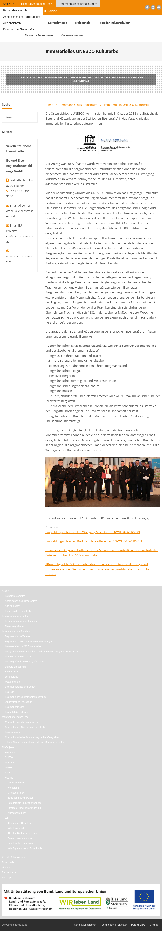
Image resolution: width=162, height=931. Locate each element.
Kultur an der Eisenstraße (18, 29)
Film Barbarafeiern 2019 (18, 656)
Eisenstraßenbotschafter (35, 3)
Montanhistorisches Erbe (15, 717)
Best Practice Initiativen (20, 843)
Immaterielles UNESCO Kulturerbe (23, 646)
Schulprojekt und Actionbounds (24, 803)
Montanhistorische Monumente (21, 722)
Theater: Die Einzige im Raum (23, 833)
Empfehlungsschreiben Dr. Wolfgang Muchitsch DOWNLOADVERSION (92, 532)
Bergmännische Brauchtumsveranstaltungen (29, 641)
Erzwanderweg (13, 732)
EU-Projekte (49, 11)
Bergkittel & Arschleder (17, 712)
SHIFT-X (9, 757)
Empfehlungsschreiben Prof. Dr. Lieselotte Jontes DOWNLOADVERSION (93, 541)
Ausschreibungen (17, 813)
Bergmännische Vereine (17, 636)
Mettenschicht (12, 681)
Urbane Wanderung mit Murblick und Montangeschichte (35, 742)
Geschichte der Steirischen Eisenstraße (25, 727)
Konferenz (13, 787)
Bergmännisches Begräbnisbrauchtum (25, 697)
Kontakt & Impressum (13, 857)
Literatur (6, 867)
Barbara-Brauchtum (15, 666)
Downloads (8, 862)
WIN (7, 818)
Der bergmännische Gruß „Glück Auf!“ (24, 661)
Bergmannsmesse (14, 707)
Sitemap (6, 877)
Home (49, 104)
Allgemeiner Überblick (19, 823)
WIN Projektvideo (17, 828)
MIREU (8, 767)
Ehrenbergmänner (14, 626)
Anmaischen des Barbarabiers (21, 16)
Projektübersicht (16, 782)
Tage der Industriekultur (20, 798)
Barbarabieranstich (15, 10)
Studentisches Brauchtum (18, 702)
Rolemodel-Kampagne (20, 838)
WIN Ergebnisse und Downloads (25, 848)
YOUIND (9, 777)
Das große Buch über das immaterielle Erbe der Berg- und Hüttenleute (41, 651)
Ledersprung (11, 676)
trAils (7, 772)
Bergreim (9, 692)
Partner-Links (9, 872)
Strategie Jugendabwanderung (24, 808)
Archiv (7, 3)
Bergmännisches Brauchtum (76, 3)
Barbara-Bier (11, 671)
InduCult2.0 (11, 762)
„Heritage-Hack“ (16, 792)
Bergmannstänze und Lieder (20, 686)
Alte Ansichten (12, 23)
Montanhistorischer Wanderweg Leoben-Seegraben (32, 737)
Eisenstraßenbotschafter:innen (21, 621)
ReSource (10, 752)
